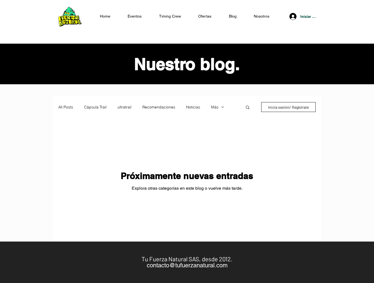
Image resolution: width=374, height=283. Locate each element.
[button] (205, 16)
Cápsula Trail (95, 107)
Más (214, 107)
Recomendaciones (158, 107)
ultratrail (124, 107)
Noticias (193, 107)
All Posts (65, 107)
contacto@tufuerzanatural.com (187, 265)
